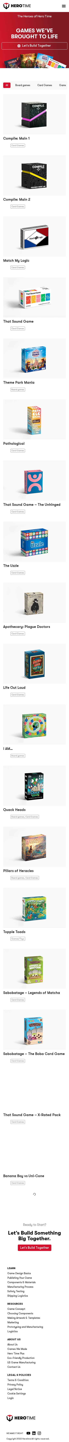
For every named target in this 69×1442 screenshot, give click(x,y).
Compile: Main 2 (16, 199)
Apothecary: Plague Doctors (26, 627)
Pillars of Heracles (18, 871)
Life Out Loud (14, 688)
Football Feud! (15, 1298)
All (7, 85)
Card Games (44, 85)
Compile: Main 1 (16, 138)
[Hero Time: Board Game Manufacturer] (17, 6)
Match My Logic (16, 260)
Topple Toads (14, 932)
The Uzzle (11, 566)
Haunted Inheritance (20, 1237)
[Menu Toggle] (64, 6)
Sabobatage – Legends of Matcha (31, 993)
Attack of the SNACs (20, 1420)
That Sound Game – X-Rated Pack (32, 1115)
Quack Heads (14, 810)
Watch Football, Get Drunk (25, 1359)
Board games (22, 85)
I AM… (8, 749)
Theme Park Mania (18, 382)
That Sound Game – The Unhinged (31, 505)
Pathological (14, 444)
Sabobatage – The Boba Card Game (34, 1054)
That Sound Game (18, 321)
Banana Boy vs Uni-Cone (23, 1176)
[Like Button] (5, 146)
